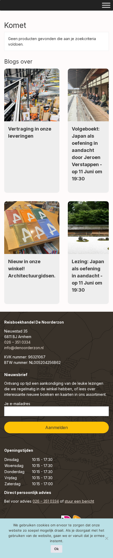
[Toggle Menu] (106, 5)
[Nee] (106, 538)
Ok (56, 549)
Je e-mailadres (17, 403)
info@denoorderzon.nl (24, 347)
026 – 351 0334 (17, 342)
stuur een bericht (79, 501)
